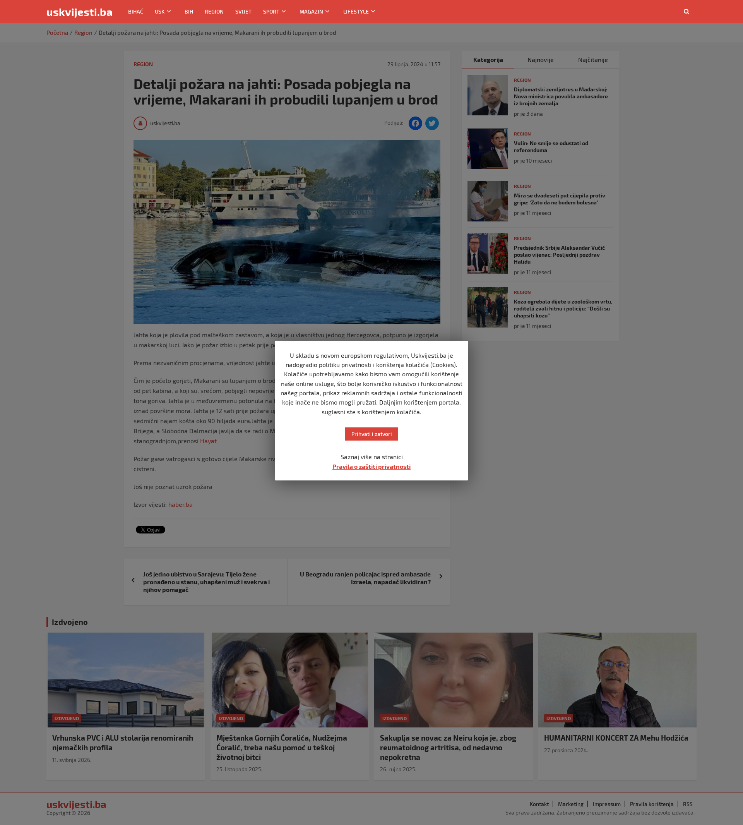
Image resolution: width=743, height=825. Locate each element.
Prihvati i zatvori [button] (371, 434)
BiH (189, 11)
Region (214, 11)
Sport (271, 11)
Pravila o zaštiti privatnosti (371, 466)
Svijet (243, 11)
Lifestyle (356, 11)
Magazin (311, 11)
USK (159, 11)
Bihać (135, 11)
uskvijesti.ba (79, 11)
